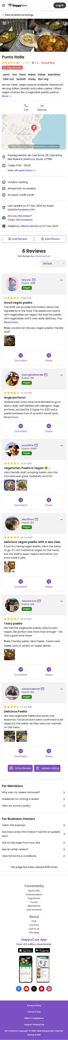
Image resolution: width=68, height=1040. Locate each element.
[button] (34, 128)
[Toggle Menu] (3, 5)
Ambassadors (34, 894)
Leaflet (13, 146)
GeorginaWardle (32, 375)
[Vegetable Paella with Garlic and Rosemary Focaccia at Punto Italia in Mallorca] (9, 736)
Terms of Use (34, 1011)
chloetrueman (29, 226)
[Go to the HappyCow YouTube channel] (26, 989)
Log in (60, 5)
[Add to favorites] (64, 23)
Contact (34, 925)
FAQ (34, 921)
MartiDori (28, 519)
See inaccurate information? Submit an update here (31, 834)
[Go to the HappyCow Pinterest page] (41, 989)
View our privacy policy (16, 805)
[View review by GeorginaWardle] (12, 378)
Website (42, 110)
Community (34, 886)
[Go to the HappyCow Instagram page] (49, 989)
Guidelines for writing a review (20, 799)
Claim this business (20, 220)
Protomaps (22, 146)
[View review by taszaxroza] (12, 605)
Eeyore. (26, 280)
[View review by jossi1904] (12, 449)
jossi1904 (28, 445)
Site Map (34, 932)
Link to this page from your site (21, 842)
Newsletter (34, 905)
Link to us (34, 928)
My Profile (34, 890)
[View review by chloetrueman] (12, 693)
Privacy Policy (34, 1005)
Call (26, 110)
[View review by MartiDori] (12, 523)
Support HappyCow (34, 1024)
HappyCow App (34, 939)
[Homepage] (17, 5)
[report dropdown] (61, 280)
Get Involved (34, 909)
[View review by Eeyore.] (12, 284)
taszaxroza (29, 601)
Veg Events (34, 898)
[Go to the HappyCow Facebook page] (19, 989)
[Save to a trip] (57, 23)
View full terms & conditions (19, 856)
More (5, 96)
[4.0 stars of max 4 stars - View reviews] (9, 62)
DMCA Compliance (34, 1018)
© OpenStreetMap (37, 146)
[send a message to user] (34, 280)
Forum (34, 902)
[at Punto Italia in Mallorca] (9, 340)
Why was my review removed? (21, 792)
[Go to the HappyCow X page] (34, 989)
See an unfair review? (15, 849)
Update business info (21, 209)
